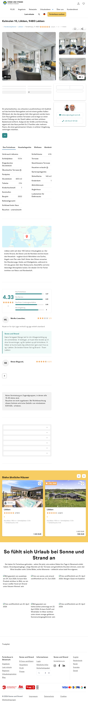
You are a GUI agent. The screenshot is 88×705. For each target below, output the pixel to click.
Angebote (22, 9)
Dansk (75, 671)
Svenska (76, 667)
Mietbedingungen (9, 700)
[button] (16, 588)
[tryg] (31, 689)
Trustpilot (6, 644)
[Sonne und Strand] (13, 3)
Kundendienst (72, 9)
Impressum (33, 696)
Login (38, 661)
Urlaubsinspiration (9, 674)
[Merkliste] (83, 3)
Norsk (75, 664)
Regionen (5, 671)
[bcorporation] (38, 689)
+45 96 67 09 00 (70, 121)
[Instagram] (55, 665)
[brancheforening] (9, 689)
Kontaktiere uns (59, 661)
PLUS (12, 9)
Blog (3, 677)
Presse (21, 671)
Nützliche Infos (42, 665)
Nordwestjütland (10, 27)
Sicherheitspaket (43, 668)
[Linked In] (64, 665)
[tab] (15, 506)
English (75, 657)
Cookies (63, 696)
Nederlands (77, 660)
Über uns (60, 9)
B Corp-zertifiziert (26, 661)
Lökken (20, 27)
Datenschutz (49, 696)
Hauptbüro (23, 665)
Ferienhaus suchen (56, 14)
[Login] (78, 3)
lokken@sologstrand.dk (70, 115)
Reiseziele (33, 9)
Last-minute (29, 14)
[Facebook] (59, 665)
